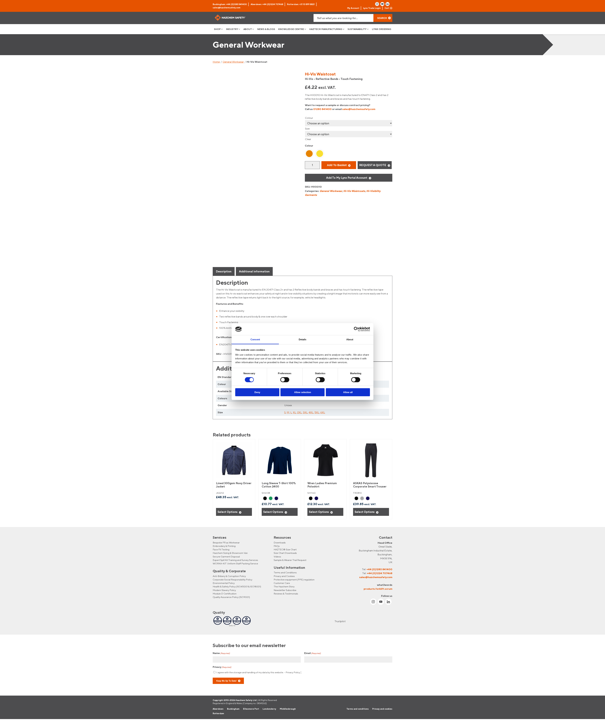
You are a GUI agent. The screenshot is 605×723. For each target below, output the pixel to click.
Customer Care (282, 583)
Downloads (280, 542)
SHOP (217, 29)
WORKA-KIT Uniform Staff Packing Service (235, 563)
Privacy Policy (293, 672)
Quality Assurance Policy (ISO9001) (231, 597)
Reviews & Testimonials (286, 593)
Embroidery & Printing (224, 546)
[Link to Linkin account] (387, 4)
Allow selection (302, 392)
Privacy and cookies (382, 709)
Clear (308, 139)
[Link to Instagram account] (377, 4)
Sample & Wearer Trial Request (290, 560)
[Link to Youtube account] (382, 4)
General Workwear (233, 61)
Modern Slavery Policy (224, 590)
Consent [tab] (255, 339)
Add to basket (337, 165)
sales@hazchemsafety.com (226, 7)
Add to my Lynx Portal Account (346, 177)
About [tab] (349, 339)
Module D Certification (224, 593)
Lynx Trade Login (372, 8)
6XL (322, 412)
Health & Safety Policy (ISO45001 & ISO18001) (237, 586)
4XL (311, 412)
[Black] (265, 498)
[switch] (284, 379)
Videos (277, 556)
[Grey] (362, 498)
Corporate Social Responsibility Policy (232, 579)
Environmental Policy (224, 583)
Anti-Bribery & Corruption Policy (229, 576)
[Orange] (309, 153)
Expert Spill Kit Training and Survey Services (235, 560)
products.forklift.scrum (378, 588)
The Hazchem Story (284, 586)
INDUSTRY (232, 29)
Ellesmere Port (251, 709)
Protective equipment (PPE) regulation (294, 579)
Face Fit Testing (221, 549)
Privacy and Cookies (284, 576)
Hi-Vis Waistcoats (354, 191)
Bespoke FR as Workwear (226, 542)
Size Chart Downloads (285, 553)
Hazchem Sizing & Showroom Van (230, 553)
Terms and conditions (357, 709)
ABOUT (247, 29)
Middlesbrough (288, 709)
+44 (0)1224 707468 (379, 573)
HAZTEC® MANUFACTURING (325, 29)
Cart (387, 8)
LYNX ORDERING (381, 29)
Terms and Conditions (285, 572)
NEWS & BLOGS (266, 29)
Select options (227, 511)
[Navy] (276, 498)
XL (294, 412)
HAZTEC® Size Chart (285, 549)
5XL (316, 412)
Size (307, 128)
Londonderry (269, 709)
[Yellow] (319, 153)
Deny (257, 392)
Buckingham (233, 709)
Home (216, 61)
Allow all (348, 392)
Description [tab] (223, 271)
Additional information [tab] (254, 271)
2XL (299, 412)
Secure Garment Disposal (226, 556)
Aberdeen (218, 709)
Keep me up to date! (226, 681)
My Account (353, 8)
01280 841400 (322, 109)
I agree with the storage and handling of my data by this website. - (258, 672)
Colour (309, 117)
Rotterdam (218, 713)
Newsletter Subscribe (285, 590)
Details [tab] (302, 339)
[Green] (270, 498)
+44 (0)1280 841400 (379, 569)
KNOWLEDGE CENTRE (291, 29)
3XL (305, 412)
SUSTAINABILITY (357, 29)
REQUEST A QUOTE (372, 165)
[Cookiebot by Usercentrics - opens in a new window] (356, 329)
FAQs (277, 546)
